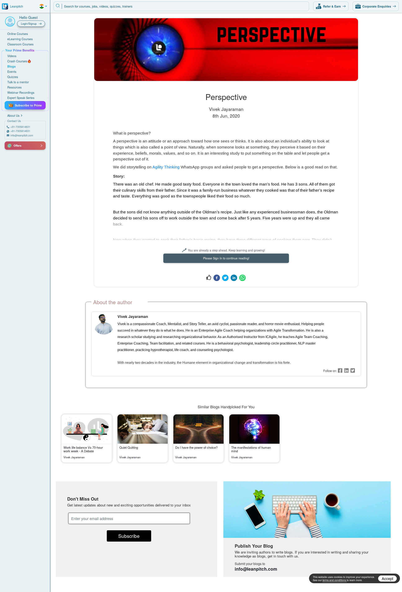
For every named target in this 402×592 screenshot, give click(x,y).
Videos (11, 56)
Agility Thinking (166, 167)
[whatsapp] (242, 277)
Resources (14, 87)
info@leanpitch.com (256, 569)
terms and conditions (334, 580)
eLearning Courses (20, 39)
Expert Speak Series (20, 98)
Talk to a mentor (18, 82)
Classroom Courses (20, 44)
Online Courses (17, 34)
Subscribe (129, 535)
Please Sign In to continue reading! (226, 258)
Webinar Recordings (20, 92)
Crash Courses (17, 61)
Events (11, 71)
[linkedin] (234, 277)
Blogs (11, 66)
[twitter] (225, 277)
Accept (387, 578)
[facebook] (216, 277)
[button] (9, 145)
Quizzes (12, 77)
